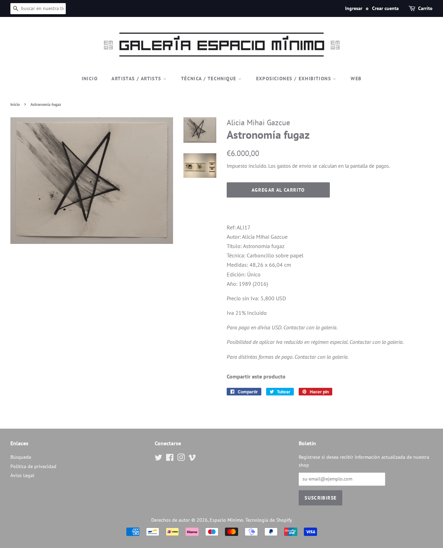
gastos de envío (294, 166)
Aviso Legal (22, 475)
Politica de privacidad (33, 466)
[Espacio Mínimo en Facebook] (170, 459)
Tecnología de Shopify (268, 520)
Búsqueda (20, 457)
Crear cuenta (385, 8)
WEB (356, 78)
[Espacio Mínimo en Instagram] (181, 459)
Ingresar (353, 8)
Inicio (90, 78)
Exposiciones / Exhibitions (294, 78)
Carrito (425, 8)
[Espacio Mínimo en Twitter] (158, 459)
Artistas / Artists (137, 78)
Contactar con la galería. (310, 327)
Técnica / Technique (209, 78)
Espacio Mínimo (226, 520)
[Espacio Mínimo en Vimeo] (192, 459)
